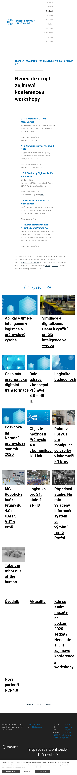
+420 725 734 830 (58, 735)
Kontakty (68, 735)
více (38, 767)
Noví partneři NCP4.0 (12, 685)
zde (37, 140)
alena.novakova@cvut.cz (60, 738)
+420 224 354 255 (34, 724)
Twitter (47, 266)
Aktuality (38, 601)
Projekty (67, 729)
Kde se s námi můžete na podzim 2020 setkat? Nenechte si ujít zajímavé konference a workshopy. (64, 634)
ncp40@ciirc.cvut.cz (35, 727)
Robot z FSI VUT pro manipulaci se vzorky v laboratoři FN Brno (64, 445)
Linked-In (55, 266)
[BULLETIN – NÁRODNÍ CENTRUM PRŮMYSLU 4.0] (21, 22)
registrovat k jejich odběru (30, 263)
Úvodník (12, 601)
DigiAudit (68, 732)
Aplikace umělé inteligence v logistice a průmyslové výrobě (18, 329)
